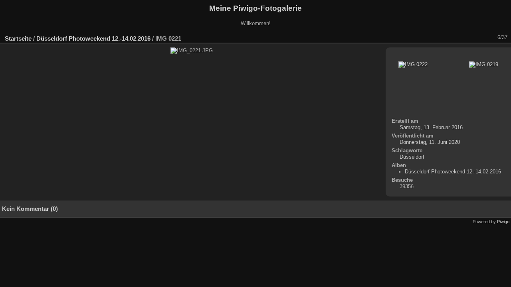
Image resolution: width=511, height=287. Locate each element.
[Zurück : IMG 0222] (478, 37)
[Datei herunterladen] (447, 37)
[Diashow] (427, 37)
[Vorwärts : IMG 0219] (489, 37)
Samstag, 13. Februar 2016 (431, 127)
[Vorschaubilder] (468, 37)
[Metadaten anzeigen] (437, 37)
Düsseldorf (412, 157)
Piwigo (503, 221)
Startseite (18, 38)
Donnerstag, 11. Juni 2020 (430, 142)
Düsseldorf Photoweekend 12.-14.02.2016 (93, 38)
